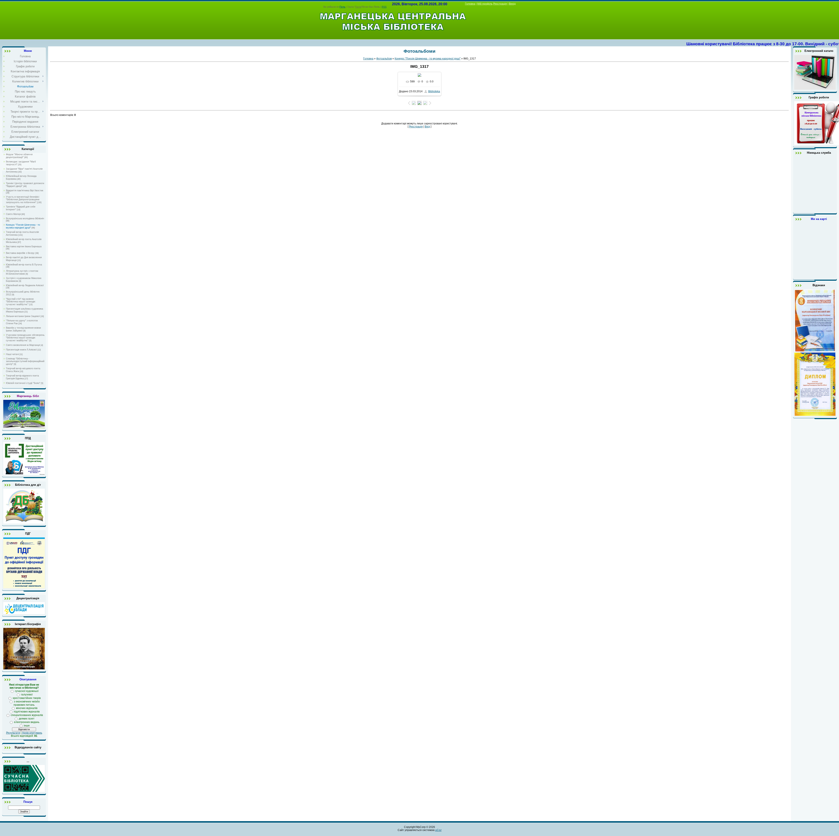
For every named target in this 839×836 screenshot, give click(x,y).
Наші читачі (12, 354)
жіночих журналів (26, 708)
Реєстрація (500, 3)
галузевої (27, 694)
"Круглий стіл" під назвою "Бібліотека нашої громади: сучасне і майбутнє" (21, 302)
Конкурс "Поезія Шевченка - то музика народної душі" (23, 226)
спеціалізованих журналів (27, 715)
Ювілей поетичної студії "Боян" (23, 383)
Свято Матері (13, 214)
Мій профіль (484, 3)
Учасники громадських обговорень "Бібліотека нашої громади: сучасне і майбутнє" (25, 338)
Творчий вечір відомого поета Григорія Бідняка (22, 377)
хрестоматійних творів (27, 698)
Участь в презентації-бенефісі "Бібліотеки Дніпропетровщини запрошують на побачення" (22, 199)
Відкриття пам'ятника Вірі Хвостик (24, 190)
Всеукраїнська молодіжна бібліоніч (25, 218)
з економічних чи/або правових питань (27, 703)
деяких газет (27, 718)
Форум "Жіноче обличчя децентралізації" (19, 155)
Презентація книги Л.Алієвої (21, 349)
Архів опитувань (32, 732)
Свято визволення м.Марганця (23, 345)
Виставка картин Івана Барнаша (24, 246)
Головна (470, 3)
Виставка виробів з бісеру (20, 253)
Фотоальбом (384, 58)
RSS (384, 6)
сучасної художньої (26, 691)
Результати (13, 732)
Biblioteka (434, 91)
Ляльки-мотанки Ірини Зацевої (23, 316)
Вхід (427, 126)
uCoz (438, 830)
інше (27, 725)
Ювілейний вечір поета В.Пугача (24, 264)
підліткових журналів (27, 711)
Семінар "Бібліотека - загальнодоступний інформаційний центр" (25, 361)
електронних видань (26, 722)
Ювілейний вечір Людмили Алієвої (25, 285)
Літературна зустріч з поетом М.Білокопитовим (22, 272)
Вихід (512, 3)
